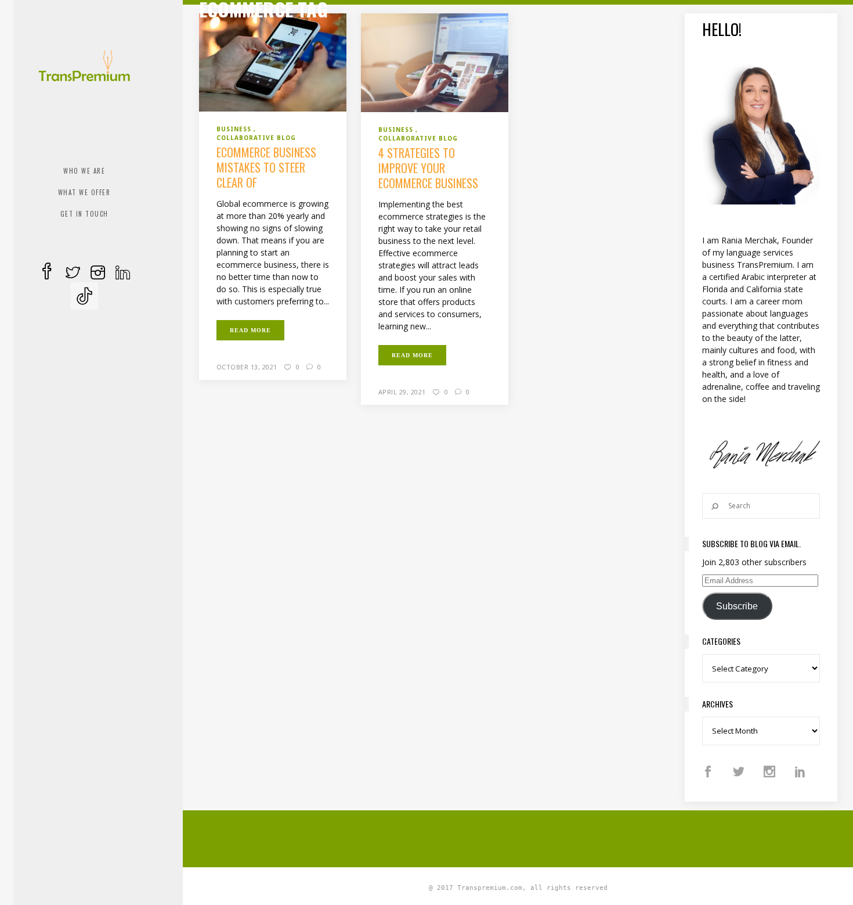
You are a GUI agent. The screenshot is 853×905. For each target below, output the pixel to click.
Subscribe (737, 606)
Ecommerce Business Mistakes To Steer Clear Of (266, 167)
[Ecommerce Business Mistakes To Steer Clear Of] (272, 61)
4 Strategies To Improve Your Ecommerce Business (428, 168)
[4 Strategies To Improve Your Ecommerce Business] (434, 61)
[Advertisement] (518, 837)
